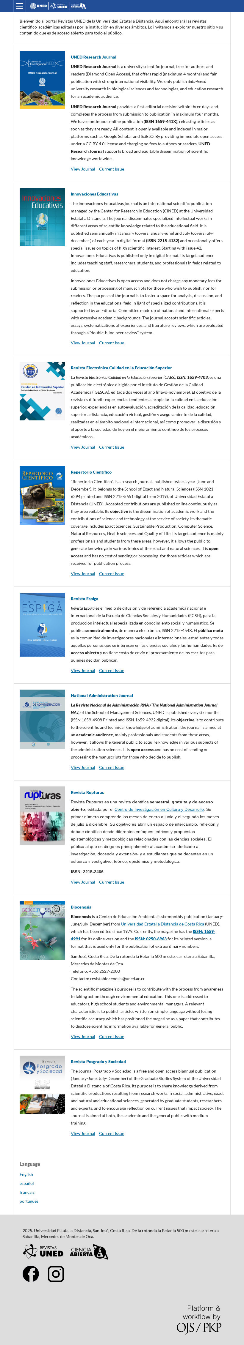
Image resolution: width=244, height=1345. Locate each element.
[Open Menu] (20, 6)
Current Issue (111, 168)
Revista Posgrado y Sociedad (98, 1061)
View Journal (83, 168)
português (29, 1201)
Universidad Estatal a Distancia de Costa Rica (162, 923)
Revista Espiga (84, 598)
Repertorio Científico (91, 471)
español (27, 1183)
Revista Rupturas (87, 792)
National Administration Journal (102, 695)
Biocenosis (81, 906)
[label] (147, 971)
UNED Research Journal (93, 56)
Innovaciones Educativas (94, 193)
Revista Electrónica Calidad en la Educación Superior (121, 367)
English (26, 1174)
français (27, 1192)
